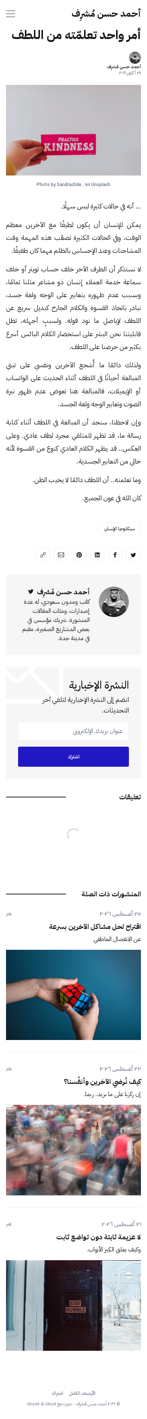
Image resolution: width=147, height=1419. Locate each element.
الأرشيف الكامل (82, 1393)
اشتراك (57, 1393)
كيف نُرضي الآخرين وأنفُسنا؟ (102, 1081)
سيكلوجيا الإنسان (119, 528)
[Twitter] (30, 592)
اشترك (73, 757)
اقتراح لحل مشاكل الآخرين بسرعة (95, 926)
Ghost (33, 1403)
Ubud (50, 1403)
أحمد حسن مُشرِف (106, 13)
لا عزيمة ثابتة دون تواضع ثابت (98, 1237)
